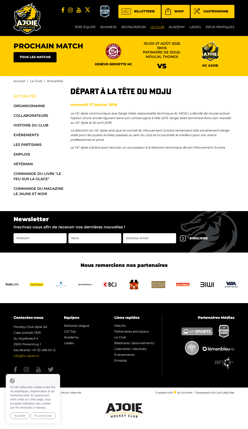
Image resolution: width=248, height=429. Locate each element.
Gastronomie (215, 11)
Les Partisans (27, 145)
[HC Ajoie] (27, 18)
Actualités (25, 96)
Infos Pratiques (220, 27)
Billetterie (144, 11)
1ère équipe (85, 27)
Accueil (19, 81)
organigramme (29, 106)
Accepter (20, 415)
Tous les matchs (35, 57)
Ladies (195, 27)
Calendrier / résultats (130, 349)
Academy (177, 27)
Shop (179, 11)
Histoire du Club (31, 125)
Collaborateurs (31, 115)
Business (108, 27)
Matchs (120, 326)
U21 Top (70, 331)
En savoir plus (43, 415)
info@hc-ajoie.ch (26, 356)
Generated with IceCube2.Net (214, 392)
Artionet (187, 392)
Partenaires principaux (131, 331)
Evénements (26, 135)
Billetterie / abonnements (134, 343)
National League (76, 326)
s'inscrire (199, 238)
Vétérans (23, 164)
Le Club (157, 27)
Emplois (22, 154)
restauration (133, 27)
